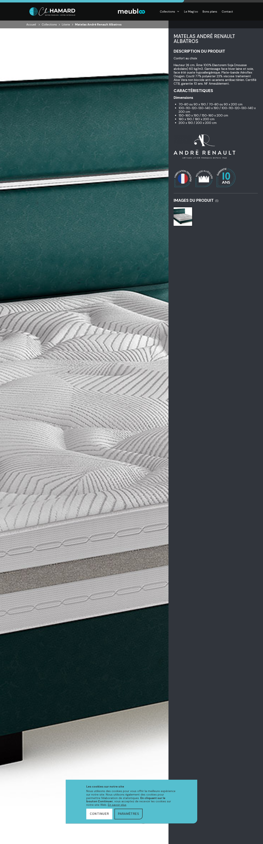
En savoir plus (117, 805)
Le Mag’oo (191, 11)
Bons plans (210, 11)
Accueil (31, 24)
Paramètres (128, 814)
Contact (227, 11)
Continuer (99, 814)
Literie (66, 24)
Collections (167, 11)
